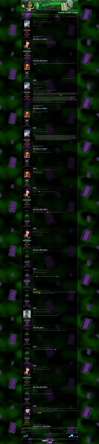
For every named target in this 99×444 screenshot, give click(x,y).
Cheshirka (28, 13)
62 (46, 40)
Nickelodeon (45, 434)
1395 (28, 420)
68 (48, 169)
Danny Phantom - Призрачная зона (26, 14)
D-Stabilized (34, 172)
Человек (27, 19)
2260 (28, 283)
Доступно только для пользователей (38, 194)
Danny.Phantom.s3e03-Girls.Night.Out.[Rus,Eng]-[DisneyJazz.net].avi (43, 41)
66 (46, 129)
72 (48, 251)
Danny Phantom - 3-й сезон (44, 14)
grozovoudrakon (27, 388)
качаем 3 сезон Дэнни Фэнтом (52, 14)
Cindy (27, 407)
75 (48, 309)
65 (46, 109)
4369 (28, 53)
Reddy (27, 40)
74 (48, 290)
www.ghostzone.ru (50, 435)
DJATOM (27, 309)
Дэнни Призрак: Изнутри (35, 14)
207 (28, 322)
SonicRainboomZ (27, 270)
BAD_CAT (27, 109)
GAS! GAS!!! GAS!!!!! (35, 207)
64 (46, 81)
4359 (28, 32)
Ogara (30, 13)
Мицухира (26, 210)
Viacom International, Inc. (55, 434)
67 (46, 150)
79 (46, 388)
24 (28, 163)
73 (48, 270)
